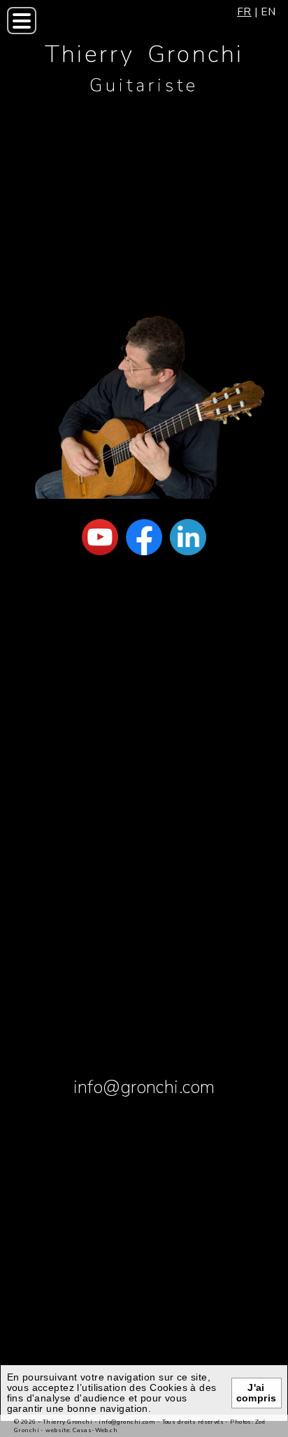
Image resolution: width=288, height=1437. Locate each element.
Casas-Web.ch (95, 1430)
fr (244, 12)
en (268, 12)
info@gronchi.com (144, 1087)
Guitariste (144, 85)
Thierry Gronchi (144, 54)
